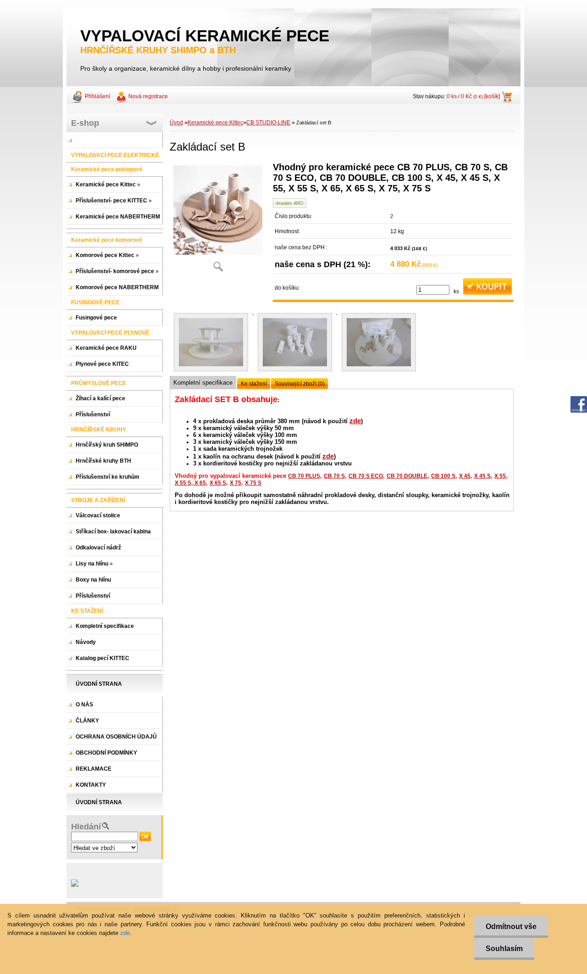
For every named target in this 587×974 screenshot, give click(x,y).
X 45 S (482, 476)
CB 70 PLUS (304, 476)
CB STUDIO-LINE (268, 122)
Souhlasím (504, 948)
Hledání (86, 826)
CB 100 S (443, 476)
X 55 (500, 476)
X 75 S (253, 483)
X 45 (465, 476)
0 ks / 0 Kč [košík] (473, 96)
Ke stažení (254, 384)
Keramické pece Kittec (215, 122)
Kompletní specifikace (203, 382)
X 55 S (183, 483)
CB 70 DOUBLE (407, 476)
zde (355, 421)
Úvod (176, 122)
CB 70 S (334, 476)
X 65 (199, 483)
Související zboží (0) (300, 384)
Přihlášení (97, 96)
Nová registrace (148, 96)
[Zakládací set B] (218, 220)
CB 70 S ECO (366, 476)
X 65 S (218, 483)
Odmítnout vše (511, 926)
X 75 (235, 483)
